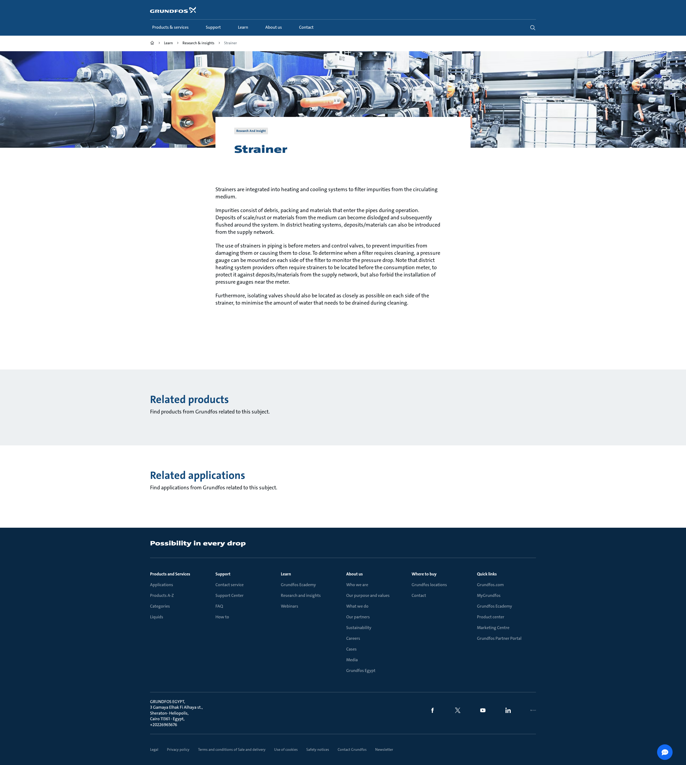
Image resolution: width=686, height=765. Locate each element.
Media (352, 660)
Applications (161, 584)
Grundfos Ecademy (298, 584)
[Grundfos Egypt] (152, 43)
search (533, 28)
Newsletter (384, 749)
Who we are (357, 584)
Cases (351, 649)
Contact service (229, 584)
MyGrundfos (489, 595)
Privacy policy (178, 749)
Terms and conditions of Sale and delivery (232, 749)
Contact (419, 595)
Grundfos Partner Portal (499, 638)
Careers (353, 638)
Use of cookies (286, 749)
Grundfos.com (490, 584)
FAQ (219, 606)
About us (354, 574)
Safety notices (317, 749)
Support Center (229, 595)
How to (222, 617)
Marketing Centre (493, 627)
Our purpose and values (368, 595)
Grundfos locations (429, 584)
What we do (357, 606)
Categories (160, 606)
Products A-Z (162, 595)
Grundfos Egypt (360, 670)
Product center (490, 617)
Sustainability (358, 627)
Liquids (156, 617)
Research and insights (301, 595)
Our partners (358, 617)
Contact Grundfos (352, 749)
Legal (154, 749)
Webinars (289, 606)
